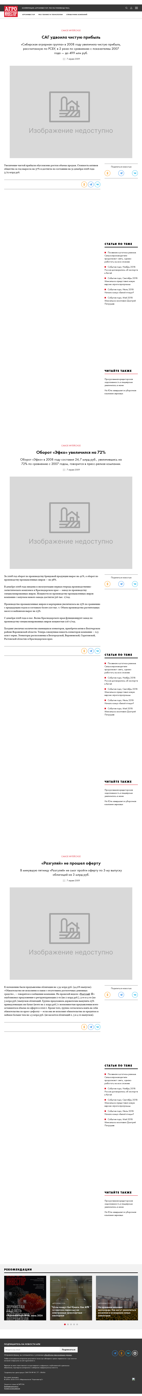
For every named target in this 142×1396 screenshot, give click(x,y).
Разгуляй (85, 994)
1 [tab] (65, 1324)
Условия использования (12, 1389)
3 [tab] (71, 1324)
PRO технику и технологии (50, 14)
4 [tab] (74, 1324)
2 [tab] (68, 1324)
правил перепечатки (59, 1358)
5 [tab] (77, 1324)
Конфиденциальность (11, 1386)
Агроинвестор (28, 14)
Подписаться (68, 1349)
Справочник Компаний (76, 14)
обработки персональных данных (58, 1355)
